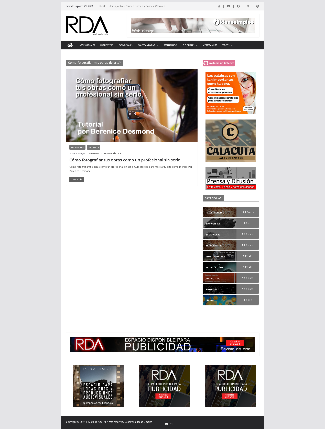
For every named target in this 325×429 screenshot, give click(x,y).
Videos (226, 45)
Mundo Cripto (214, 267)
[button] (156, 45)
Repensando (170, 45)
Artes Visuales (87, 45)
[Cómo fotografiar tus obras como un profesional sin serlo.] (132, 105)
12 (247, 289)
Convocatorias (146, 45)
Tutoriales (188, 45)
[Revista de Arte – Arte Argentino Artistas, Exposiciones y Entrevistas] (70, 45)
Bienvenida (213, 223)
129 (247, 212)
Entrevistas (106, 45)
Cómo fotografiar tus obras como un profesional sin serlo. (125, 160)
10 (247, 278)
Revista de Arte (94, 421)
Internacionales (216, 256)
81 (247, 245)
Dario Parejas (78, 153)
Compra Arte (210, 45)
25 (247, 234)
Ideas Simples (144, 421)
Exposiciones (126, 45)
